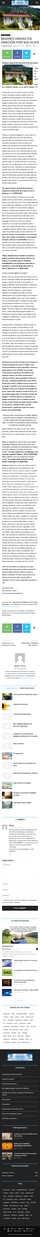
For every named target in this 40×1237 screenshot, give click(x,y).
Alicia (11, 825)
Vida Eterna (25, 1042)
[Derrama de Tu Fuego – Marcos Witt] (7, 992)
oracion (22, 1026)
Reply (10, 854)
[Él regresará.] (7, 755)
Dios (4, 1020)
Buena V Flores (7, 46)
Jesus (16, 1023)
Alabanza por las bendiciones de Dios (9, 644)
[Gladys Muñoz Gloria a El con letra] (7, 963)
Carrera (5, 1017)
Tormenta (6, 1042)
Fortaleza (9, 1023)
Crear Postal (28, 1231)
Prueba (13, 1033)
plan (21, 1030)
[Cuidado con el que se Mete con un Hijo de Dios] (7, 1136)
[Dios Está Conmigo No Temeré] (7, 775)
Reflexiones (31, 1229)
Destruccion (30, 1017)
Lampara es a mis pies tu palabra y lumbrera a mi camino (18, 1094)
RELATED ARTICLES (12, 688)
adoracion (6, 1014)
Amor (13, 1014)
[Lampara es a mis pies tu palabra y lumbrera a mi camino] (7, 736)
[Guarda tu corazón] (7, 706)
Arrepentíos (7, 946)
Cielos (17, 1017)
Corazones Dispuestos (22, 714)
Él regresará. (18, 753)
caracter (31, 1014)
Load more (19, 1000)
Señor (27, 1039)
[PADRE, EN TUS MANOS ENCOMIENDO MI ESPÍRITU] (7, 1146)
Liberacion (22, 1023)
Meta (29, 1023)
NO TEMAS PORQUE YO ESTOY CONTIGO (15, 1088)
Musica (15, 1229)
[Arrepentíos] (20, 935)
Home (3, 32)
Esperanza (18, 1020)
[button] (37, 3)
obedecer (6, 1026)
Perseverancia (14, 1030)
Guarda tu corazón (20, 704)
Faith (31, 1020)
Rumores (21, 1036)
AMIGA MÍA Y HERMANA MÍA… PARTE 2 (29, 644)
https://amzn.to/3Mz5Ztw (11, 606)
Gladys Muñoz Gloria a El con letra (25, 960)
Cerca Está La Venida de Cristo (25, 694)
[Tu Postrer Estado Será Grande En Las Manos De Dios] (7, 1156)
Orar (27, 1026)
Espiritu (25, 1020)
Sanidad (21, 1039)
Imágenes (19, 1231)
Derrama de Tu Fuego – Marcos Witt (26, 990)
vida (19, 1042)
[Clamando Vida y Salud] (7, 805)
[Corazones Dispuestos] (7, 716)
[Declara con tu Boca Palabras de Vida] (7, 795)
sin (31, 1039)
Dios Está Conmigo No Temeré (25, 773)
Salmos (27, 1036)
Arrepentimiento (22, 1014)
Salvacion (6, 1039)
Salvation (14, 1039)
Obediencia (14, 1026)
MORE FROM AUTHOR (27, 688)
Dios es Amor (18, 744)
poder (26, 1030)
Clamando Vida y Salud (22, 803)
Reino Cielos (7, 1036)
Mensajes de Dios (12, 32)
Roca (14, 1036)
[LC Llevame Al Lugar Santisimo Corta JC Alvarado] (7, 982)
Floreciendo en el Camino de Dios (12, 1109)
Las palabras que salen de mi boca (25, 970)
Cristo (22, 1017)
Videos (22, 1229)
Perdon (5, 1030)
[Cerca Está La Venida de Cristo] (7, 696)
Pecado (33, 1026)
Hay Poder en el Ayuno (22, 783)
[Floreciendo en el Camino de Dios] (7, 765)
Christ (11, 1017)
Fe (4, 1023)
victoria (13, 1042)
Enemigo (11, 1020)
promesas (6, 1033)
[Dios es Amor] (7, 746)
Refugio (24, 1033)
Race (19, 1033)
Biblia (10, 1231)
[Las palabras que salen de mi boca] (7, 972)
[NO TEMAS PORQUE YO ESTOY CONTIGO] (7, 726)
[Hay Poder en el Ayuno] (7, 785)
